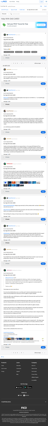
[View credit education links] (46, 402)
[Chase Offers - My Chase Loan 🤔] (45, 63)
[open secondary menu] (46, 1)
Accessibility (34, 380)
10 (7, 344)
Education (18, 365)
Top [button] (3, 356)
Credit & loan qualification (9, 51)
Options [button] (44, 9)
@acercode (6, 97)
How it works (4, 368)
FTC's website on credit (34, 422)
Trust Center (34, 371)
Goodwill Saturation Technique (8, 332)
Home (2, 365)
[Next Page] (23, 63)
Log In (41, 1)
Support (18, 371)
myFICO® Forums (11, 6)
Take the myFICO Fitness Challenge (9, 337)
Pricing (17, 1)
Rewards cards (27, 51)
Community (18, 368)
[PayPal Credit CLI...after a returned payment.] (43, 63)
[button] (45, 33)
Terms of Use (34, 368)
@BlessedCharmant (9, 277)
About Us (33, 365)
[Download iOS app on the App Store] (19, 387)
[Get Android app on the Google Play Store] (28, 387)
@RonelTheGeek (7, 209)
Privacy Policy (34, 374)
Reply (43, 57)
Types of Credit (14, 9)
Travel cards (34, 51)
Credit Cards (22, 9)
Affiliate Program (35, 377)
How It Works (12, 1)
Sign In (45, 6)
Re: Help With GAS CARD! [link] (32, 9)
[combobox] (28, 13)
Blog (17, 374)
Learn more (24, 416)
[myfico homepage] (4, 1)
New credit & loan (19, 51)
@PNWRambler (11, 205)
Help (41, 6)
